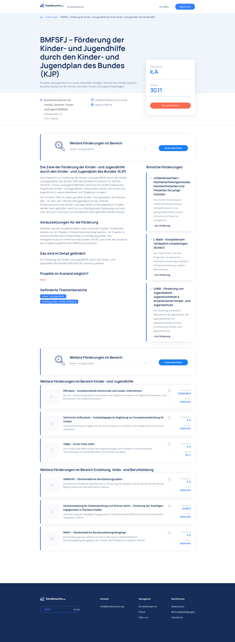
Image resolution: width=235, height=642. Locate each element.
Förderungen (52, 17)
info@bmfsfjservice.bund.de (111, 100)
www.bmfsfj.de (103, 104)
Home (41, 17)
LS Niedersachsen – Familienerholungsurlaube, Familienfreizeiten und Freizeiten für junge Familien (172, 186)
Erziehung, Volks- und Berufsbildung (59, 301)
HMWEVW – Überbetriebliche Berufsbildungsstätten (92, 479)
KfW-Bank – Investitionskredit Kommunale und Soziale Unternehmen (102, 390)
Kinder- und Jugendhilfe (53, 296)
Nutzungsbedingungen (183, 611)
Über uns (143, 617)
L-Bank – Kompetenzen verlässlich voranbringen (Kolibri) (171, 243)
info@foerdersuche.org (112, 606)
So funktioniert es (75, 6)
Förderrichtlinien (170, 105)
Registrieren (185, 6)
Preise (142, 611)
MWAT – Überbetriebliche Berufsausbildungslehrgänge (94, 532)
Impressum (177, 617)
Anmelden (164, 6)
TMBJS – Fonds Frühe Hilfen (79, 444)
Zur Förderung (162, 225)
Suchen (75, 609)
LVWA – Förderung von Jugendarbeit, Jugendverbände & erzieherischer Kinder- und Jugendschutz (172, 297)
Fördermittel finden (173, 148)
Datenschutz (177, 606)
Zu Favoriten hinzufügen (169, 391)
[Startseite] (52, 6)
